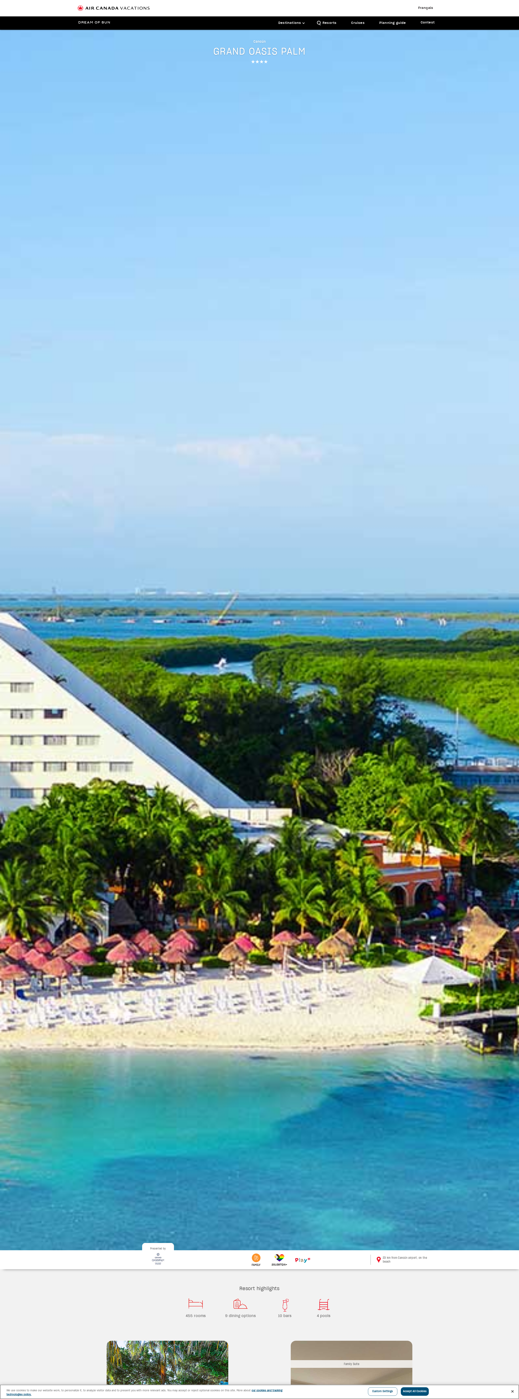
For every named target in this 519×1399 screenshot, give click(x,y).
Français (425, 8)
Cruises (358, 22)
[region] (259, 1392)
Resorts (330, 22)
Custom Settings (382, 1391)
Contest (428, 22)
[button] (291, 23)
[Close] (512, 1391)
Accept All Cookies (415, 1391)
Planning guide (392, 22)
